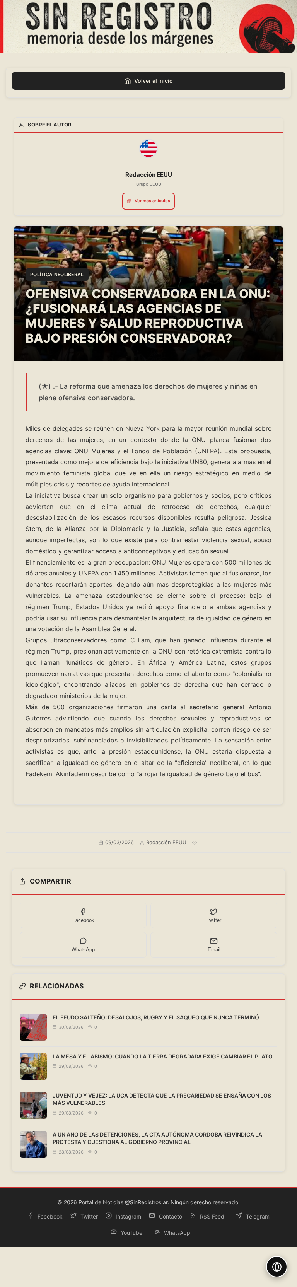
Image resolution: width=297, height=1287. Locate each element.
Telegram (257, 1216)
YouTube (130, 1232)
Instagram (127, 1216)
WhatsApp (176, 1232)
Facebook (49, 1216)
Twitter (88, 1216)
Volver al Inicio (153, 80)
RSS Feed (211, 1216)
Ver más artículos (152, 200)
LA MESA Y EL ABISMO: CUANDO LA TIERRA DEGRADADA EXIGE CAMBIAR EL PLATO (163, 1056)
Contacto (169, 1216)
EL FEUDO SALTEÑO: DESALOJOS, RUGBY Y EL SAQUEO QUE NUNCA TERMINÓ (156, 1017)
